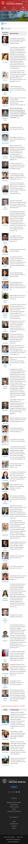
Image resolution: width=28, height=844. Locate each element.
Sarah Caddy (5, 105)
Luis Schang (5, 571)
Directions (4, 9)
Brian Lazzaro (5, 469)
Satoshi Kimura (5, 444)
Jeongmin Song (5, 581)
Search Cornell (23, 1)
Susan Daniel (5, 225)
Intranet (14, 809)
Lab (10, 267)
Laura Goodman (5, 724)
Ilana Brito (5, 80)
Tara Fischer (5, 343)
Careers (14, 828)
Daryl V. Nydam (5, 752)
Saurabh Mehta (5, 516)
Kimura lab (12, 439)
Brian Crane (5, 193)
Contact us (14, 826)
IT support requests (14, 807)
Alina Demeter (5, 254)
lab (19, 81)
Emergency (23, 9)
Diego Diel (5, 266)
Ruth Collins (5, 180)
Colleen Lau (5, 456)
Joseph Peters (5, 535)
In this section (7, 28)
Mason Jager (5, 410)
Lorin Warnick (5, 765)
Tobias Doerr (5, 289)
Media (14, 821)
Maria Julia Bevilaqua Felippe (5, 315)
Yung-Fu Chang (5, 143)
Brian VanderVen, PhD (5, 620)
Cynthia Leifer (5, 480)
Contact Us (13, 9)
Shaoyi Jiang (5, 423)
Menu (25, 1)
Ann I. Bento (5, 62)
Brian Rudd (5, 560)
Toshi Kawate (5, 433)
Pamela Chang (5, 132)
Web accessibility (14, 804)
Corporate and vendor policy (14, 811)
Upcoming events (14, 823)
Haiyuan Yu (5, 640)
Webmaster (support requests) (14, 802)
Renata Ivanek (5, 739)
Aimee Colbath (5, 170)
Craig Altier (5, 44)
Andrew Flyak (5, 354)
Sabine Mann (5, 491)
